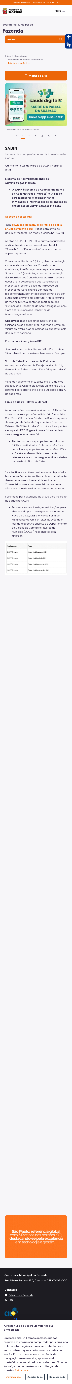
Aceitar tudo (35, 1376)
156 (58, 3)
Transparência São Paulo (43, 3)
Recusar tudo (57, 1376)
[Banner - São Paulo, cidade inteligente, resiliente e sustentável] (36, 1236)
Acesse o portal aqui (18, 216)
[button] (56, 136)
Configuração (13, 1376)
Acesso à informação (21, 3)
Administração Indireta (19, 63)
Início (8, 55)
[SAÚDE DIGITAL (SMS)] (36, 104)
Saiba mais (21, 1370)
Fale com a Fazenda (21, 1295)
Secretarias (21, 55)
